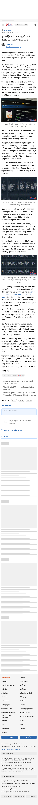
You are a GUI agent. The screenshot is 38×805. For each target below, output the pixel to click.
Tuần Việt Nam (6, 709)
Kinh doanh (24, 681)
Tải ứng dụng (7, 796)
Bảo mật (29, 400)
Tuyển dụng (31, 796)
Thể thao (23, 685)
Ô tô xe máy (5, 701)
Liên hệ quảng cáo (8, 776)
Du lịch (22, 701)
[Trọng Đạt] (3, 44)
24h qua (4, 732)
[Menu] (2, 24)
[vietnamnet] (9, 26)
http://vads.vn (12, 789)
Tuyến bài (10, 737)
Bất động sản (5, 705)
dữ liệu (14, 400)
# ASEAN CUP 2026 (21, 24)
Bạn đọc (22, 705)
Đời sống (4, 693)
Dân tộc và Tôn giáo (8, 685)
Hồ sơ (22, 720)
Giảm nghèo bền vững (8, 713)
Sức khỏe (4, 697)
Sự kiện (28, 737)
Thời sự (4, 681)
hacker (21, 400)
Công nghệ (7, 30)
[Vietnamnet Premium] (6, 678)
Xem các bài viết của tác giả (13, 47)
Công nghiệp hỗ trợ (26, 709)
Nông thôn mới (25, 713)
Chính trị (23, 677)
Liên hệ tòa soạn (7, 754)
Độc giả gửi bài (19, 796)
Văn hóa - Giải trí (26, 693)
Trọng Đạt (9, 44)
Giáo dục (4, 689)
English (4, 720)
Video (22, 724)
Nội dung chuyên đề (27, 716)
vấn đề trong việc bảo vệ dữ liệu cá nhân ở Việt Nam (18, 294)
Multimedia (5, 728)
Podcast (22, 728)
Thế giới (23, 689)
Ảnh (2, 724)
